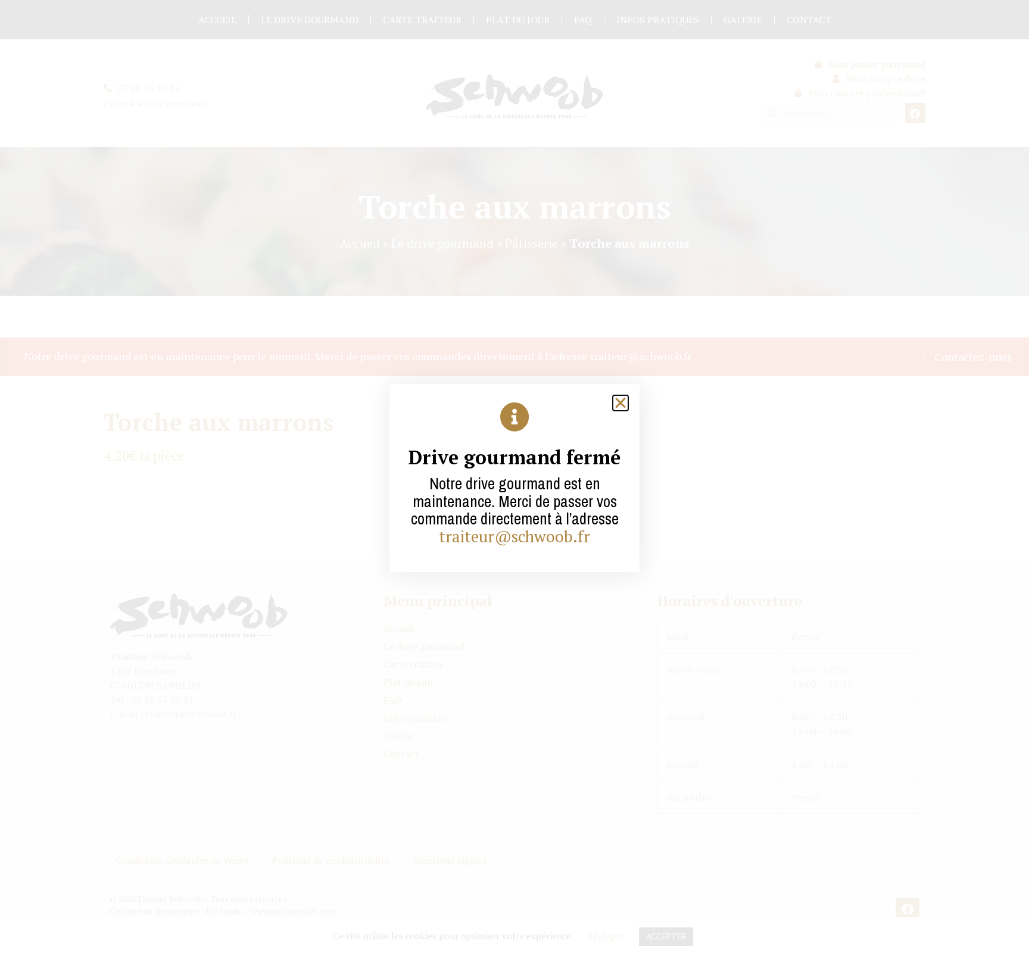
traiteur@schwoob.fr (514, 536)
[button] (620, 403)
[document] (514, 478)
